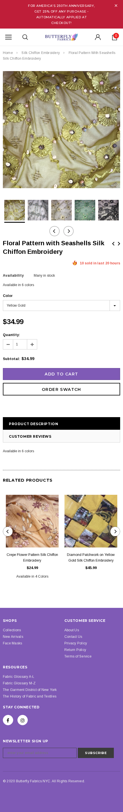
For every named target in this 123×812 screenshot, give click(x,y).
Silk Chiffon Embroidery (40, 53)
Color (8, 296)
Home (8, 53)
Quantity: (11, 335)
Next (119, 244)
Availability (13, 276)
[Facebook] (8, 720)
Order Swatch (61, 389)
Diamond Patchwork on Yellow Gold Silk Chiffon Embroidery (91, 557)
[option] (61, 130)
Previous (113, 244)
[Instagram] (22, 720)
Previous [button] (54, 231)
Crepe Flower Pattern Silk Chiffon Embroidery (32, 557)
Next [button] (69, 231)
